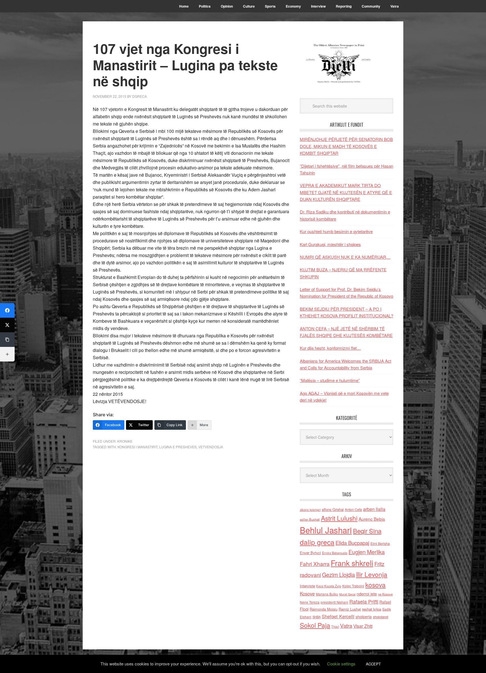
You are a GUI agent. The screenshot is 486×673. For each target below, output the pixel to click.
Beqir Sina (367, 530)
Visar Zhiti (362, 626)
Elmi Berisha (380, 543)
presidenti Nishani (334, 602)
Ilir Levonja (371, 574)
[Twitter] (7, 325)
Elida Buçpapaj (352, 542)
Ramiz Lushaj (350, 609)
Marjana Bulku (327, 594)
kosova (375, 584)
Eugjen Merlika (366, 552)
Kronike (124, 441)
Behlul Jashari (326, 530)
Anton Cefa (353, 509)
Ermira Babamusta (334, 553)
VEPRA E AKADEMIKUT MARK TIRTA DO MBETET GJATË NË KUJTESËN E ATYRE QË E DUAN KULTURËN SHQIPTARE (346, 192)
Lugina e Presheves (178, 446)
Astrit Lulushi (339, 517)
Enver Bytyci (310, 552)
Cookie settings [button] (341, 664)
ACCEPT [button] (373, 664)
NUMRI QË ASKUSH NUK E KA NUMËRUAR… (345, 257)
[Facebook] (7, 310)
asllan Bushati (310, 519)
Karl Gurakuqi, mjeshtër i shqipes (330, 244)
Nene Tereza (310, 602)
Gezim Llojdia (338, 574)
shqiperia (364, 616)
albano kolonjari (310, 510)
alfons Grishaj (333, 509)
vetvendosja (210, 446)
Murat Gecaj (347, 594)
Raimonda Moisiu (324, 609)
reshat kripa (371, 609)
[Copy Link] (7, 339)
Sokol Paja (315, 624)
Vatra (346, 625)
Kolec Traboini (353, 585)
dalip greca (317, 542)
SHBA (316, 617)
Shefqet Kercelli (338, 616)
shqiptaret (380, 616)
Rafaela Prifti (363, 601)
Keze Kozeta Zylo (328, 586)
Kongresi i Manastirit (138, 446)
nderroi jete (367, 594)
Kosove (307, 593)
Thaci (335, 626)
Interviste (307, 585)
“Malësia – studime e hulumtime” (330, 380)
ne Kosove (385, 594)
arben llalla (374, 509)
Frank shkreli (352, 562)
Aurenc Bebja (372, 519)
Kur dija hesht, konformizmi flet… (330, 348)
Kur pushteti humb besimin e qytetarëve (336, 231)
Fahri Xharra (315, 563)
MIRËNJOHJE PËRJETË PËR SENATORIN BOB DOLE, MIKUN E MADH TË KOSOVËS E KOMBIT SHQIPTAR (346, 146)
